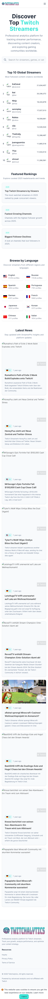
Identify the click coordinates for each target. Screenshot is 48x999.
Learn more (38, 992)
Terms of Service (8, 963)
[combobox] (24, 59)
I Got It (24, 997)
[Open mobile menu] (44, 3)
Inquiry (4, 955)
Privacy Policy (7, 959)
